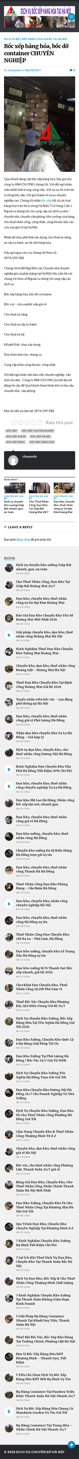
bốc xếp (46, 200)
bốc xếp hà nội (41, 436)
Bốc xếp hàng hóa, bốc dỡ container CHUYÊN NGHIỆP (36, 53)
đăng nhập (23, 539)
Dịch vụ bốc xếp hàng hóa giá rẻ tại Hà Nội (35, 39)
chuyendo (14, 70)
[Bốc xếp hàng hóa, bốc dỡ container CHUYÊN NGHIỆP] (39, 124)
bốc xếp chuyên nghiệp (38, 430)
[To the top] (71, 1444)
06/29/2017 (33, 70)
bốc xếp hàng (16, 442)
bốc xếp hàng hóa (42, 442)
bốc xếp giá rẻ (16, 436)
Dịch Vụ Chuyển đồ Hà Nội (40, 1452)
